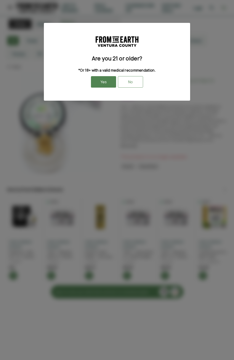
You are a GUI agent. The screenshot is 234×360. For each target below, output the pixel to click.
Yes (104, 81)
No (130, 81)
